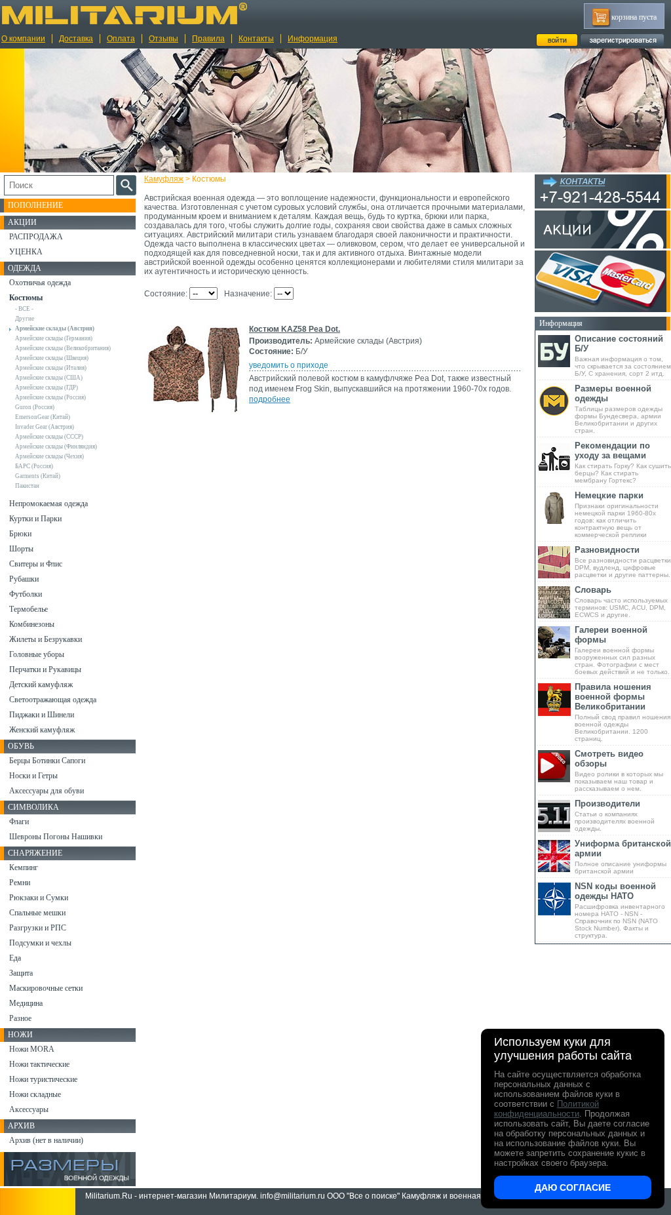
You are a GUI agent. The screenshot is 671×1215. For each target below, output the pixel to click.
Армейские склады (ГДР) (46, 387)
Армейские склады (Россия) (50, 397)
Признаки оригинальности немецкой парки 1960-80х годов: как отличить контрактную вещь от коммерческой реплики (617, 514)
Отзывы (163, 38)
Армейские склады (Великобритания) (63, 348)
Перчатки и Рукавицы (45, 669)
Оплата (121, 38)
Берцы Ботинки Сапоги (47, 760)
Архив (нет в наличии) (46, 1140)
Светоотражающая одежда (52, 699)
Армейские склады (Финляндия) (56, 446)
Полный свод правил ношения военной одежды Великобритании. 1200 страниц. (622, 712)
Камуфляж (163, 179)
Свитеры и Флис (35, 563)
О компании (23, 38)
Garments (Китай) (37, 476)
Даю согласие (573, 1187)
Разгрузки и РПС (37, 927)
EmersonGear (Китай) (42, 417)
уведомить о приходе (288, 365)
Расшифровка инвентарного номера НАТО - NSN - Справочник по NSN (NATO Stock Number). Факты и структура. (620, 910)
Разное (20, 1018)
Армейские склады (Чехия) (49, 456)
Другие (24, 318)
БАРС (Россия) (34, 466)
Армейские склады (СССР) (49, 436)
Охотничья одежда (40, 282)
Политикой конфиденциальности (546, 1109)
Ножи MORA (31, 1049)
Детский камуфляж (41, 684)
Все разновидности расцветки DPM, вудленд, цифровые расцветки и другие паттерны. (623, 561)
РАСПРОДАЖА (36, 236)
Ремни (19, 882)
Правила (208, 38)
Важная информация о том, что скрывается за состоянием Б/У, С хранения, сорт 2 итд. (623, 355)
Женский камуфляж (42, 729)
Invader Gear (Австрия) (44, 427)
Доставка (76, 38)
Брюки (20, 533)
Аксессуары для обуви (46, 790)
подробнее (269, 399)
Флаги (19, 821)
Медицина (26, 1003)
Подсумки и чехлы (40, 942)
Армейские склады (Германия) (53, 338)
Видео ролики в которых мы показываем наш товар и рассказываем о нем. (619, 770)
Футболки (25, 594)
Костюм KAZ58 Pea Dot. (294, 329)
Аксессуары (28, 1109)
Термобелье (28, 609)
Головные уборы (36, 654)
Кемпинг (23, 867)
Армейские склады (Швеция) (51, 358)
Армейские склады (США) (49, 377)
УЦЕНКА (26, 251)
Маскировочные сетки (46, 988)
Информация (312, 38)
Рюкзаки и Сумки (38, 897)
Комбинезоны (31, 624)
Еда (15, 958)
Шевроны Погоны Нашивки (55, 836)
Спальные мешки (37, 912)
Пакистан (27, 486)
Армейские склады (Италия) (50, 368)
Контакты (256, 38)
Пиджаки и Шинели (41, 714)
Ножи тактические (39, 1064)
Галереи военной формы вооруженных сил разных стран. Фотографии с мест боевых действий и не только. (622, 650)
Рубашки (24, 579)
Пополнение (35, 205)
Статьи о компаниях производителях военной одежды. (615, 815)
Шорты (21, 548)
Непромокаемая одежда (48, 503)
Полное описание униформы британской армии (623, 857)
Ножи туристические (43, 1079)
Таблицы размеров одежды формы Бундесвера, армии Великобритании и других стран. (618, 409)
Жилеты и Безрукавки (45, 639)
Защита (21, 973)
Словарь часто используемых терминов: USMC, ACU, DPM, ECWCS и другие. (621, 601)
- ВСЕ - (24, 309)
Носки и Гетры (33, 775)
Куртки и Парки (35, 518)
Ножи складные (35, 1094)
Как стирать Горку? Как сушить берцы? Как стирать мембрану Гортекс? (623, 462)
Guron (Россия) (34, 407)
